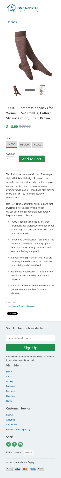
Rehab (9, 400)
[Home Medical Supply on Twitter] (9, 444)
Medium (24, 144)
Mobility (10, 381)
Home (9, 371)
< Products (11, 21)
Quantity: (10, 153)
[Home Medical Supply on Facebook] (15, 444)
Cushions (10, 395)
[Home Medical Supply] (22, 8)
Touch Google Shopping (23, 306)
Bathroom (10, 386)
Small (37, 144)
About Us (10, 419)
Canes (9, 376)
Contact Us (11, 424)
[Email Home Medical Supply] (21, 444)
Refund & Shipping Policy (18, 429)
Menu (45, 6)
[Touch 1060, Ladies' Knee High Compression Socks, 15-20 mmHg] (30, 54)
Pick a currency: (15, 452)
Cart (52, 6)
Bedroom (10, 391)
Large (11, 144)
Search (9, 414)
